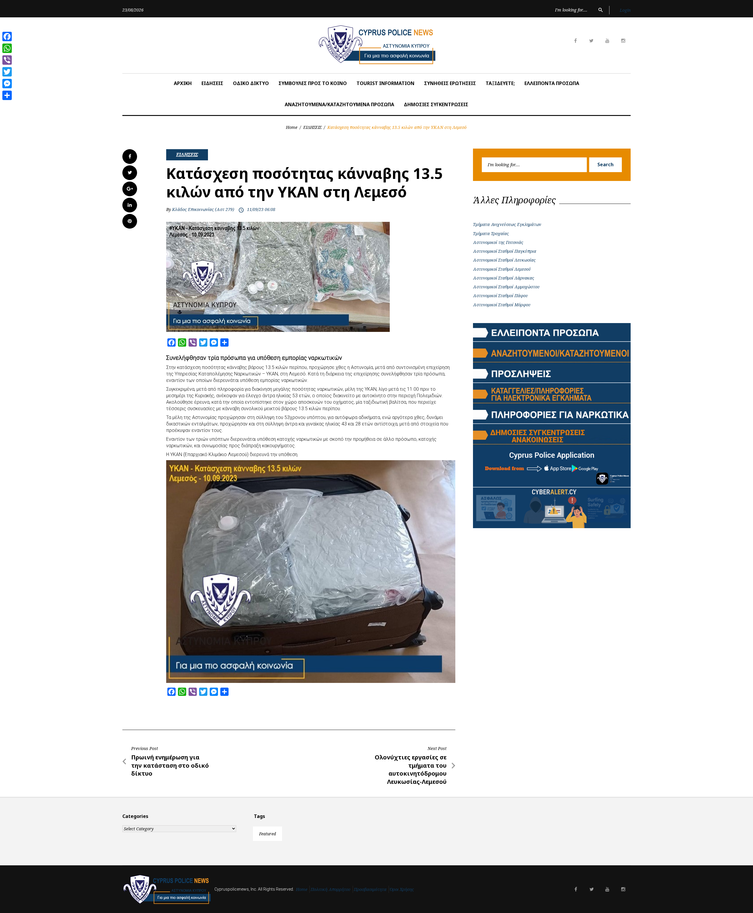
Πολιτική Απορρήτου (331, 889)
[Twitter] (7, 72)
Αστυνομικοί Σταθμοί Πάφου (500, 295)
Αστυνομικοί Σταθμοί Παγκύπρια (504, 251)
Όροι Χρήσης (402, 889)
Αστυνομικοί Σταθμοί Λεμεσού (502, 269)
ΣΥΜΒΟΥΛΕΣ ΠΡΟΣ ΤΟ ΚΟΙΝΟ (313, 83)
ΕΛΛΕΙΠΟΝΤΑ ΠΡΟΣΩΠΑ (551, 83)
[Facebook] (7, 36)
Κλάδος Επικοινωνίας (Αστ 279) (203, 209)
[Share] (7, 95)
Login (625, 10)
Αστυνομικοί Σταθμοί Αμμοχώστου (506, 287)
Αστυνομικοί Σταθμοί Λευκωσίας (504, 260)
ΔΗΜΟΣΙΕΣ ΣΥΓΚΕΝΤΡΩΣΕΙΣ (436, 104)
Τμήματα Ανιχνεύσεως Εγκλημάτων (507, 224)
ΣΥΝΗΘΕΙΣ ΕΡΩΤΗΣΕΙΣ (450, 83)
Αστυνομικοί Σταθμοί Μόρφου (502, 304)
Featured (267, 833)
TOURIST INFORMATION (385, 83)
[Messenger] (7, 83)
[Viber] (7, 60)
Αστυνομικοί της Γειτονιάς (498, 242)
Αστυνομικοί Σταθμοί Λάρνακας (503, 278)
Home (291, 127)
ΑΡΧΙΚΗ (183, 83)
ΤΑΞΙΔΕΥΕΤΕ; (500, 83)
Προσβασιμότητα (370, 889)
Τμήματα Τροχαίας (491, 233)
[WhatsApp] (7, 48)
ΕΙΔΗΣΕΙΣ (212, 83)
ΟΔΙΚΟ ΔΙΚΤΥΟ (251, 83)
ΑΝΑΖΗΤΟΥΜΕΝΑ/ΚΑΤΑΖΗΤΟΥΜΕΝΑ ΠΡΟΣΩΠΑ (339, 104)
